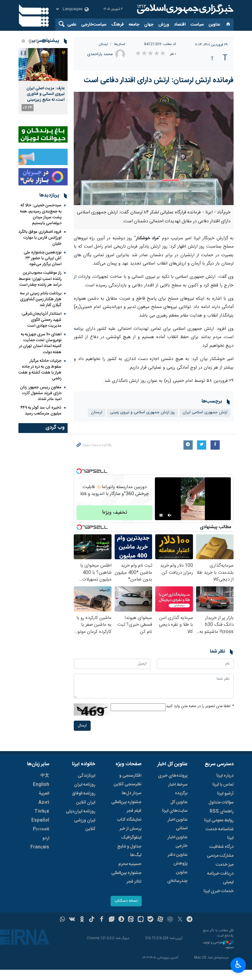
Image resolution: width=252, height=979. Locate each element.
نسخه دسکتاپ (126, 901)
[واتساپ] (62, 920)
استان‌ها (119, 44)
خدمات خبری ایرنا (218, 891)
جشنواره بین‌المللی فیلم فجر (126, 807)
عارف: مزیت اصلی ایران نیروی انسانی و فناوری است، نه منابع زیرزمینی (45, 94)
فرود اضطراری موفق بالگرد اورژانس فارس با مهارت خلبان (39, 238)
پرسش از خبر (130, 828)
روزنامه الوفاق (83, 793)
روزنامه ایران (84, 784)
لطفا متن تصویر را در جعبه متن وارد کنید (200, 706)
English (41, 784)
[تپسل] (79, 471)
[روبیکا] (170, 920)
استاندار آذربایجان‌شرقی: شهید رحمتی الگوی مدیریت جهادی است (41, 319)
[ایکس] (180, 920)
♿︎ (238, 964)
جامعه (134, 24)
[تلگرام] (190, 920)
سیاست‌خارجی (93, 24)
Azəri (43, 802)
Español (40, 820)
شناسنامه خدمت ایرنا (220, 834)
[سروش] (121, 920)
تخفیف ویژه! (114, 512)
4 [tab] (23, 41)
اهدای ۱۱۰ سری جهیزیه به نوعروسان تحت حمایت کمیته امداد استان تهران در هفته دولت (40, 343)
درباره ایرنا (225, 775)
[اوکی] (82, 920)
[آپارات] (160, 920)
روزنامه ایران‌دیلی (80, 811)
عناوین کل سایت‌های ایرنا (174, 807)
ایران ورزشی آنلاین (84, 825)
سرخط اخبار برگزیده (177, 789)
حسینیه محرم (129, 864)
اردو (45, 838)
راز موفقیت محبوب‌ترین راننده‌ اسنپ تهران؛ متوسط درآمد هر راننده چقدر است (40, 278)
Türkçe (41, 811)
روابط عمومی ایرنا (219, 820)
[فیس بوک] (101, 920)
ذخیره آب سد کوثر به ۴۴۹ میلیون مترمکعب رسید (41, 410)
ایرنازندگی (86, 775)
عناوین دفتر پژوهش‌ (177, 859)
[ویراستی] (111, 920)
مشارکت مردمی (220, 856)
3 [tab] (30, 41)
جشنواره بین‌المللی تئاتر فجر (126, 877)
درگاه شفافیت (221, 847)
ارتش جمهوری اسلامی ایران (205, 412)
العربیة (44, 793)
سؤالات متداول (221, 802)
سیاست (197, 24)
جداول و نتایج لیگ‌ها (129, 851)
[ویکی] (72, 920)
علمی (71, 24)
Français (39, 847)
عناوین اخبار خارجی (177, 842)
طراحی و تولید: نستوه (218, 945)
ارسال (82, 725)
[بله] (150, 920)
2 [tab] (37, 41)
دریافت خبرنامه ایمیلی (220, 878)
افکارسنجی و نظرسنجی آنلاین (127, 780)
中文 (45, 775)
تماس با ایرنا (223, 784)
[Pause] (161, 515)
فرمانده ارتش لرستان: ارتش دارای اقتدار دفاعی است (159, 80)
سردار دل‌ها (131, 793)
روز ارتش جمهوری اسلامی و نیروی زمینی (142, 412)
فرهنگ (117, 24)
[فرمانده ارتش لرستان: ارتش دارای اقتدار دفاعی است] (154, 148)
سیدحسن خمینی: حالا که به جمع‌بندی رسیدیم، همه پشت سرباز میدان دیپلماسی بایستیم (40, 214)
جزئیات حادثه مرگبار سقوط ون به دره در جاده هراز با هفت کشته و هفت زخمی (39, 370)
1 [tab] (43, 41)
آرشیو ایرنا (225, 793)
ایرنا (184, 9)
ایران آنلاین (85, 802)
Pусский (41, 829)
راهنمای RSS (222, 811)
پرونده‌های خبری (172, 775)
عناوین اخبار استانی (177, 824)
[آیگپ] (140, 920)
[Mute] (169, 515)
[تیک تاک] (92, 920)
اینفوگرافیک (131, 837)
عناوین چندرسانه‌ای (177, 877)
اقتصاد (180, 24)
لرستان (103, 44)
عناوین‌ (214, 24)
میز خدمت (225, 864)
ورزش (163, 24)
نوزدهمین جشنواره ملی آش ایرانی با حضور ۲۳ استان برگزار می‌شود (42, 258)
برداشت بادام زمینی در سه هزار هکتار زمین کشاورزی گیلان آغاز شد (40, 299)
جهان (148, 24)
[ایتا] (131, 920)
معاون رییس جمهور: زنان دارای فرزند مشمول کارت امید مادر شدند (40, 393)
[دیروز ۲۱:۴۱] (43, 64)
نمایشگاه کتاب (129, 819)
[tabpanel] (43, 81)
